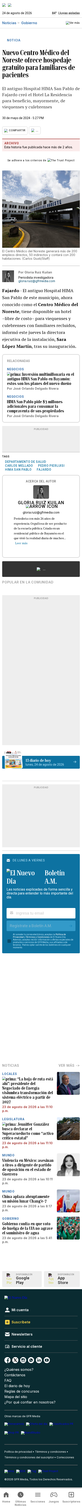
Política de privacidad (18, 1451)
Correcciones (65, 1457)
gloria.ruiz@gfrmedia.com (36, 281)
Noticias (9, 23)
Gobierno (29, 23)
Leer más (21, 543)
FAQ (7, 1380)
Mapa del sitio (15, 1397)
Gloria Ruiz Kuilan (41, 503)
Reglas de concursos (21, 1391)
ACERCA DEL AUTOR (41, 481)
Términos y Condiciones (38, 937)
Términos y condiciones (50, 1451)
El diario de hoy (17, 1386)
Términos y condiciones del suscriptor (29, 1457)
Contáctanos (14, 1375)
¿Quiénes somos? (18, 1370)
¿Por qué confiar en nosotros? (30, 1402)
